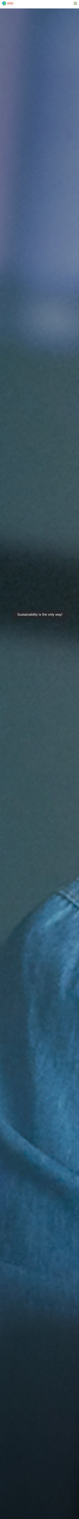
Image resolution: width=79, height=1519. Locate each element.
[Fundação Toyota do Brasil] (7, 6)
